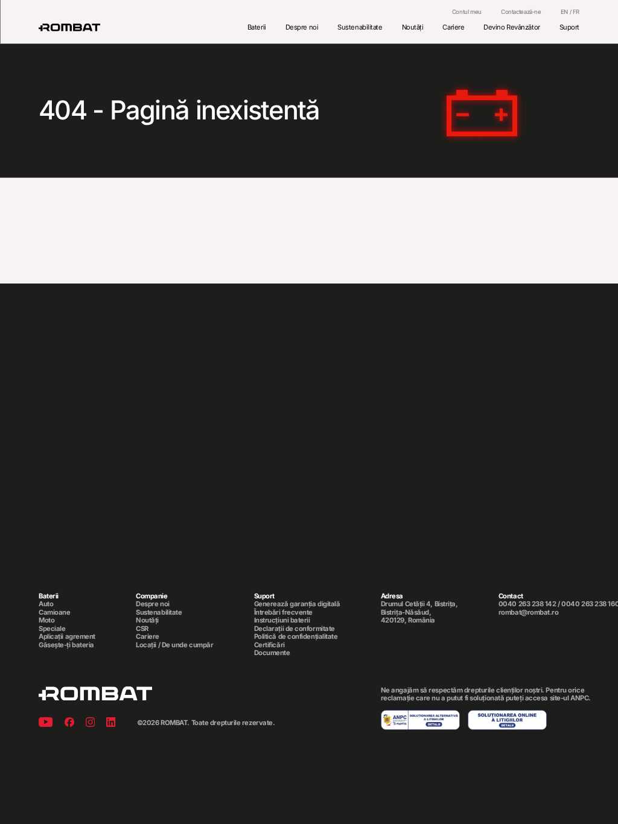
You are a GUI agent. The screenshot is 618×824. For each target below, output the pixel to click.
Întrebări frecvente (283, 612)
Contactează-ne (521, 11)
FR (576, 11)
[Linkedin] (110, 723)
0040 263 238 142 (527, 604)
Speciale (52, 629)
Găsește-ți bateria (66, 645)
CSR (142, 629)
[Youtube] (46, 723)
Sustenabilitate (359, 27)
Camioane (54, 612)
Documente (272, 653)
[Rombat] (69, 27)
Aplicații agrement (67, 637)
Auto (46, 604)
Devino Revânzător (511, 27)
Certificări (269, 645)
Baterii (256, 27)
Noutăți (413, 27)
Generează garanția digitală (297, 604)
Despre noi (302, 27)
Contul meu (467, 11)
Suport (569, 27)
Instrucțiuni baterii (282, 620)
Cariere (453, 27)
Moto (46, 620)
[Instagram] (90, 723)
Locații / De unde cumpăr (174, 645)
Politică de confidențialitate (296, 637)
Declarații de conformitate (294, 629)
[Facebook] (69, 723)
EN (564, 11)
